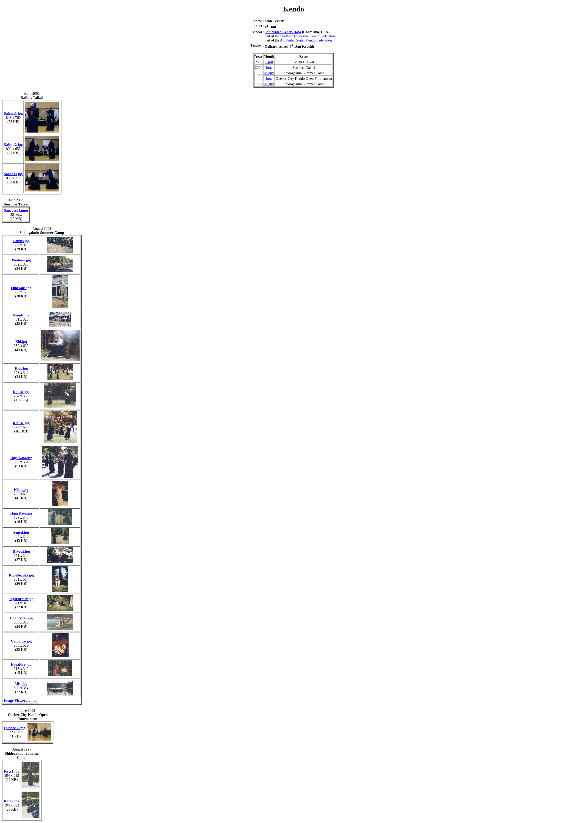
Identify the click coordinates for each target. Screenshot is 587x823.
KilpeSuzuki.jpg (21, 575)
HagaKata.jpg (21, 458)
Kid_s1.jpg (21, 392)
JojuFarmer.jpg (21, 599)
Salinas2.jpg (13, 145)
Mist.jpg (21, 684)
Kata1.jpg (11, 771)
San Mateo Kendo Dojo (283, 32)
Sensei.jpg (21, 532)
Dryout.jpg (21, 551)
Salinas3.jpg (13, 174)
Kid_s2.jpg (21, 423)
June (269, 67)
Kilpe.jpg (21, 490)
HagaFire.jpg (21, 664)
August (269, 73)
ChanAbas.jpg (21, 618)
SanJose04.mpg (16, 210)
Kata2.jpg (11, 801)
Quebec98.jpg (14, 728)
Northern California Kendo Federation (308, 36)
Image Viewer (14, 701)
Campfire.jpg (21, 641)
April (269, 62)
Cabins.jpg (21, 241)
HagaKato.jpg (21, 513)
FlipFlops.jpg (21, 288)
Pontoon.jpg (21, 260)
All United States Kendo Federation (306, 40)
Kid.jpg (21, 342)
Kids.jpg (21, 368)
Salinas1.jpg (13, 113)
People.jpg (21, 315)
